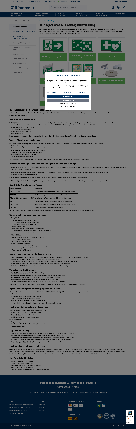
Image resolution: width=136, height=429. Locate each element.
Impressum (73, 106)
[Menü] (133, 411)
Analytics (82, 92)
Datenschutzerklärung (65, 106)
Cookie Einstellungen (68, 104)
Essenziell (53, 92)
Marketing (67, 92)
